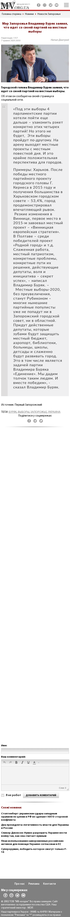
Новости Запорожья (49, 14)
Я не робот (13, 795)
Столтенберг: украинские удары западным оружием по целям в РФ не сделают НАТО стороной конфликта (34, 816)
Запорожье (38, 412)
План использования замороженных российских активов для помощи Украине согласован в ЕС (32, 843)
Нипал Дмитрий (60, 40)
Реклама (33, 884)
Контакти (49, 884)
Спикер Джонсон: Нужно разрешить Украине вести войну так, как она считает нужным (34, 834)
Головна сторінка (11, 14)
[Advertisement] (35, 589)
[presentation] (4, 762)
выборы (23, 412)
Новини (29, 14)
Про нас (19, 884)
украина (54, 412)
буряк (13, 412)
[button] (4, 763)
